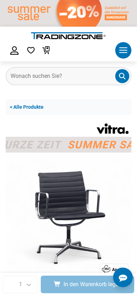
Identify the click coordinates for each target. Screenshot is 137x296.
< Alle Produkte (27, 107)
